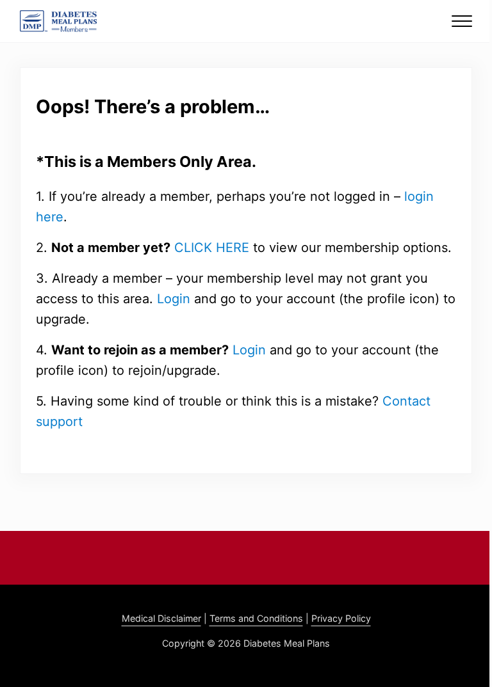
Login (173, 298)
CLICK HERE (211, 247)
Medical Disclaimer (161, 618)
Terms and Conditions (256, 618)
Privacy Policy (341, 618)
